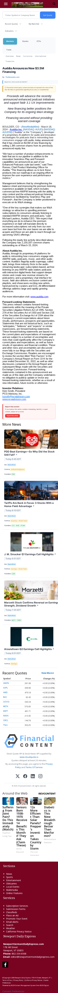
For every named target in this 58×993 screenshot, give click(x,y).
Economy (14, 521)
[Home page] (27, 4)
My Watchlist (34, 24)
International (40, 56)
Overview (10, 56)
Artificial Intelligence (17, 469)
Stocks (25, 41)
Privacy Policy (18, 980)
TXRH (19, 620)
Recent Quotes (11, 24)
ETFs (39, 41)
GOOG (6, 701)
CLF (13, 525)
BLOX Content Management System (23, 985)
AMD (5, 692)
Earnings (14, 569)
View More (47, 672)
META (5, 706)
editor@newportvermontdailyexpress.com (32, 956)
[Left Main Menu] (5, 3)
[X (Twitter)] (17, 776)
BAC (5, 697)
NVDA (6, 715)
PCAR (23, 525)
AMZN (6, 683)
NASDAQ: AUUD (33, 129)
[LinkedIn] (32, 776)
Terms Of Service (34, 767)
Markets (10, 41)
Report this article (12, 416)
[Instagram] (40, 776)
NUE (17, 525)
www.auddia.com (39, 296)
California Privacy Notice (33, 980)
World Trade (23, 521)
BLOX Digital (44, 985)
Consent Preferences (13, 991)
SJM (13, 574)
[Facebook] (25, 776)
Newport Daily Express (23, 978)
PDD (13, 474)
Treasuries (10, 61)
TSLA (5, 725)
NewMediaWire (30, 126)
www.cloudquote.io (29, 757)
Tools (8, 49)
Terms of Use (7, 980)
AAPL (5, 687)
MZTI (13, 620)
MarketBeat (11, 465)
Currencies (27, 56)
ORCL (5, 720)
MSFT (5, 711)
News (18, 56)
